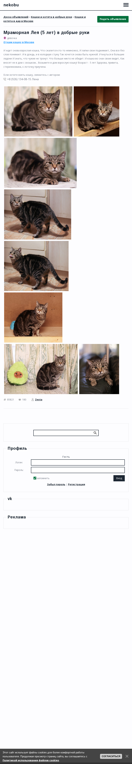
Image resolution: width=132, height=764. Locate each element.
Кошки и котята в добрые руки (51, 17)
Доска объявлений (15, 17)
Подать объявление (113, 19)
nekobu (11, 5)
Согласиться (111, 756)
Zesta (38, 399)
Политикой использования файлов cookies (31, 760)
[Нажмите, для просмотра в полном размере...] (38, 111)
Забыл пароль (56, 484)
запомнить (43, 478)
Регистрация (76, 484)
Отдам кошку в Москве (18, 42)
